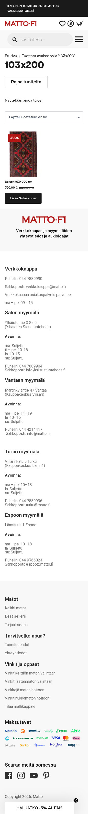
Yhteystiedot (16, 653)
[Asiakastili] (70, 23)
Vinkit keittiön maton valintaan (30, 673)
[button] (39, 808)
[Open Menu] (79, 39)
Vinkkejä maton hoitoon (24, 690)
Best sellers (15, 616)
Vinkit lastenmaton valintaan (28, 681)
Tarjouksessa (16, 624)
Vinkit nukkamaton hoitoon (27, 698)
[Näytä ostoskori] (78, 23)
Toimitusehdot (17, 644)
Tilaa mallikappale (20, 706)
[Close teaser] (75, 800)
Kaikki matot (15, 608)
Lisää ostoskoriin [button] (23, 198)
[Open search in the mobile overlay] (40, 39)
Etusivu (11, 55)
